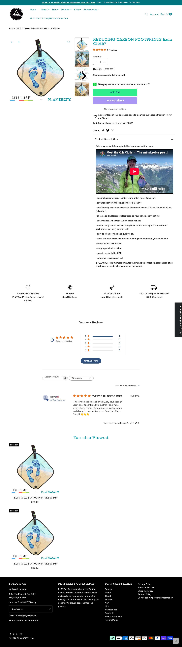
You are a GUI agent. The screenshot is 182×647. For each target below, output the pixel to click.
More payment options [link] (115, 109)
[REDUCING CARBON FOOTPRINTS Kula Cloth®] (35, 469)
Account (154, 14)
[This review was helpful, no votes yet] (131, 423)
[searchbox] (52, 377)
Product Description (106, 139)
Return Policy (111, 619)
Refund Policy (145, 594)
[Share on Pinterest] (112, 130)
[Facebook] (10, 634)
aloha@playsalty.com (26, 615)
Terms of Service (113, 616)
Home (33, 9)
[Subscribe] (48, 608)
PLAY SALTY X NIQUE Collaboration (49, 18)
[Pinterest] (13, 634)
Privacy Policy (144, 584)
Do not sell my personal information (155, 597)
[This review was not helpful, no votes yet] (136, 423)
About (44, 9)
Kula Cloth (19, 28)
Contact (109, 613)
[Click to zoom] (69, 42)
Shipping (97, 75)
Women (65, 9)
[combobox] (127, 385)
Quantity (97, 56)
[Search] (146, 14)
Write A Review (91, 361)
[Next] (19, 42)
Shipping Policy (145, 590)
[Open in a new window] (103, 130)
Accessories (90, 9)
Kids (76, 9)
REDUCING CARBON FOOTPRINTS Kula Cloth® (35, 497)
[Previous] (12, 42)
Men (54, 9)
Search (108, 589)
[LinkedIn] (17, 634)
